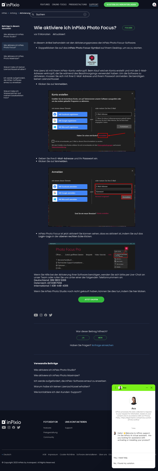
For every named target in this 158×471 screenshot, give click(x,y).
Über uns (103, 454)
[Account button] (154, 4)
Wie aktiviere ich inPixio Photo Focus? (14, 46)
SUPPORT (93, 4)
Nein (100, 337)
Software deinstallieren (87, 454)
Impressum (53, 454)
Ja (83, 337)
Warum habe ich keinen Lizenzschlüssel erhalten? (15, 68)
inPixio (4, 13)
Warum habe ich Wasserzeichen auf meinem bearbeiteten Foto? (13, 94)
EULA (111, 454)
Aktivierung (25, 13)
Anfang (13, 13)
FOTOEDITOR (50, 421)
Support (68, 428)
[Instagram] (41, 315)
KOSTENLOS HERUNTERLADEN (121, 4)
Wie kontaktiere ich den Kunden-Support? (57, 392)
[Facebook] (45, 315)
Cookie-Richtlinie (67, 454)
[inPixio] (10, 4)
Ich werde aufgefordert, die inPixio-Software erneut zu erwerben (14, 80)
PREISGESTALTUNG (78, 4)
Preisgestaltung (50, 432)
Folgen (128, 27)
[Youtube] (36, 315)
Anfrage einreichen (102, 345)
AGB (44, 454)
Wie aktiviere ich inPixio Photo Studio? (14, 35)
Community (48, 437)
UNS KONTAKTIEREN (76, 421)
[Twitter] (50, 315)
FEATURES (45, 4)
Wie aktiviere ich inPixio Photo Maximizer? (14, 57)
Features (47, 428)
